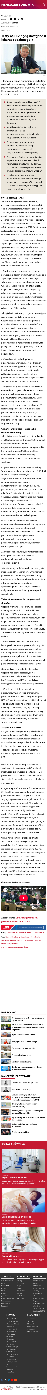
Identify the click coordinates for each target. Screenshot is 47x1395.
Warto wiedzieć (12, 1367)
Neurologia (10, 1339)
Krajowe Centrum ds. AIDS (34, 940)
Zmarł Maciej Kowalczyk (21, 1089)
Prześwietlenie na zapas (21, 1055)
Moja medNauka (38, 1281)
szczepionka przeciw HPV (10, 944)
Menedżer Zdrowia (13, 1324)
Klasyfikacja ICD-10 (39, 1311)
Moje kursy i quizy (38, 1298)
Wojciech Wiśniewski (8, 940)
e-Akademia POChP (33, 1326)
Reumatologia (11, 1342)
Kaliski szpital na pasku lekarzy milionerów (24, 1125)
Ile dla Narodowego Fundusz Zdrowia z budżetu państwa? (28, 1068)
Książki (19, 1286)
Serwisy (19, 1281)
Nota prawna (5, 1303)
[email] (11, 19)
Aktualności (39, 932)
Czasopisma (21, 1283)
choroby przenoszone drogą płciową (14, 947)
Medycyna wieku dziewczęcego (24, 1041)
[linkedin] (22, 19)
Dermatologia (11, 1331)
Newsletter (5, 1286)
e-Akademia (21, 1296)
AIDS (22, 940)
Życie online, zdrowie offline (23, 1034)
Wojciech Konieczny (13, 937)
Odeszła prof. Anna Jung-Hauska (25, 1082)
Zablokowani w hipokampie (23, 1048)
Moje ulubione (37, 1286)
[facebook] (15, 19)
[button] (43, 4)
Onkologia (10, 1337)
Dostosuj (35, 1283)
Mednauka (20, 1298)
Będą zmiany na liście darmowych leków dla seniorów (28, 1118)
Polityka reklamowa (7, 1298)
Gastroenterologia (12, 1347)
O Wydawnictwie (7, 1281)
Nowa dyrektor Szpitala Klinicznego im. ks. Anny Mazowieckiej (28, 1111)
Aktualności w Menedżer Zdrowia (20, 932)
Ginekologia (11, 1352)
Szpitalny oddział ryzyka (22, 1062)
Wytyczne (36, 1301)
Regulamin (5, 1306)
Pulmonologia (11, 1349)
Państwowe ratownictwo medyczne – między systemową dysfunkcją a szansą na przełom (28, 1027)
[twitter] (18, 19)
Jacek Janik (12, 22)
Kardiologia (10, 1344)
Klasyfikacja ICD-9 (38, 1308)
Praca (3, 1291)
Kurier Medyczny (12, 1354)
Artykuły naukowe (38, 1303)
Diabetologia (11, 1334)
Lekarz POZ (10, 1326)
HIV (18, 940)
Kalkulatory (36, 1306)
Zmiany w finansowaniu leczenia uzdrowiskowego (25, 1105)
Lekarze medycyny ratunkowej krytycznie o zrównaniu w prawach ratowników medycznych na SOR (26, 1097)
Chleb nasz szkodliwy (20, 1132)
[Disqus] (23, 980)
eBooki (19, 1288)
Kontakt (3, 1288)
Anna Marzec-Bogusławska (30, 937)
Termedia (42, 1389)
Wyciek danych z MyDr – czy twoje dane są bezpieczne (28, 1019)
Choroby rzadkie (12, 1329)
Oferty (3, 1283)
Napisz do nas (6, 1301)
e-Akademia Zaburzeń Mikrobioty (31, 1321)
